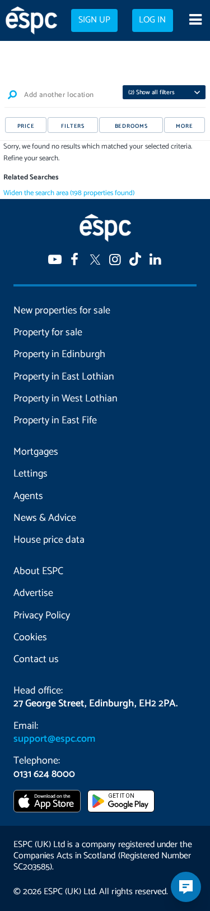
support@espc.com (54, 738)
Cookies (30, 637)
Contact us (36, 659)
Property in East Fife (55, 420)
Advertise (33, 593)
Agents (28, 496)
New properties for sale (61, 310)
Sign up (94, 20)
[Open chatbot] (186, 887)
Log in (152, 20)
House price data (49, 539)
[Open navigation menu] (195, 21)
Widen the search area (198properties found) (69, 193)
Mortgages (35, 451)
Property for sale (47, 332)
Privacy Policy (41, 615)
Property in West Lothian (65, 398)
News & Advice (44, 518)
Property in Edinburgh (59, 354)
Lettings (30, 473)
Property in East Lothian (63, 376)
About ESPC (38, 571)
